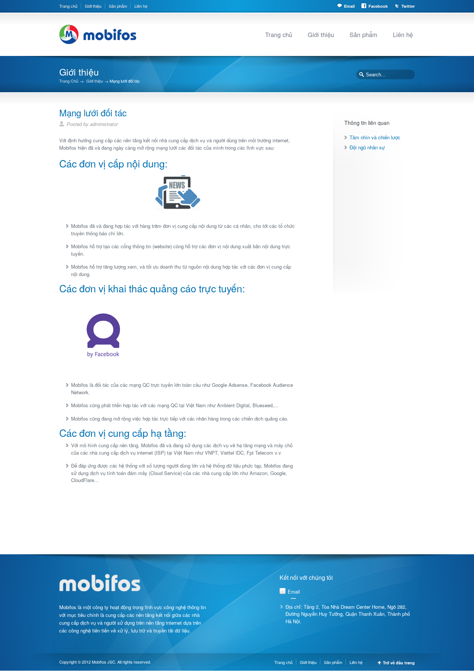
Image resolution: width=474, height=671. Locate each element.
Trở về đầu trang (399, 663)
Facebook (378, 6)
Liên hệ (140, 6)
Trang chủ (68, 6)
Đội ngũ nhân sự (367, 147)
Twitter (408, 6)
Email (349, 6)
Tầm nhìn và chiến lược (375, 137)
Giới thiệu (93, 6)
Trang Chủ (68, 81)
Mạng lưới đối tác (93, 112)
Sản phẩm (118, 6)
